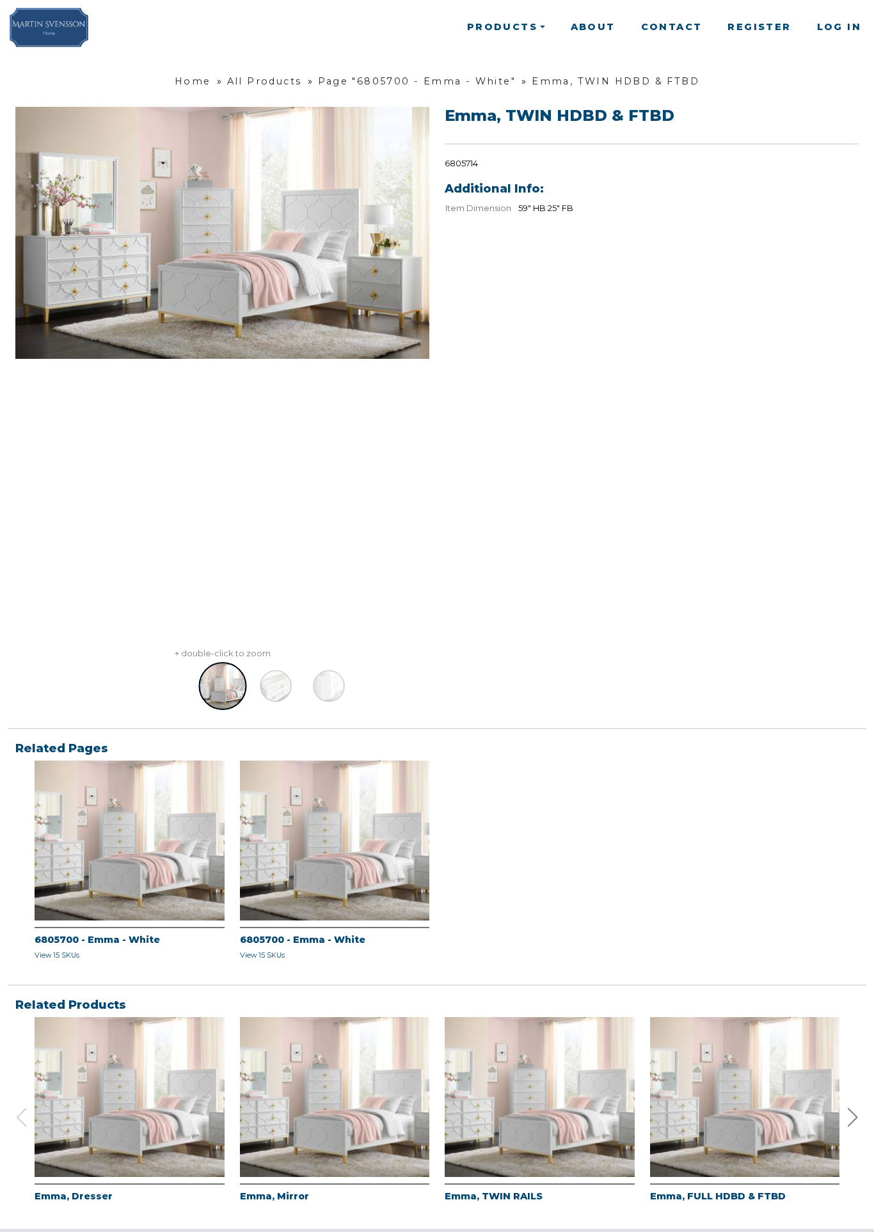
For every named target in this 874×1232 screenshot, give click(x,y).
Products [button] (502, 27)
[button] (853, 1117)
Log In (839, 27)
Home (193, 81)
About (593, 27)
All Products (264, 81)
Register (759, 27)
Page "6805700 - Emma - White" (417, 81)
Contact (672, 27)
